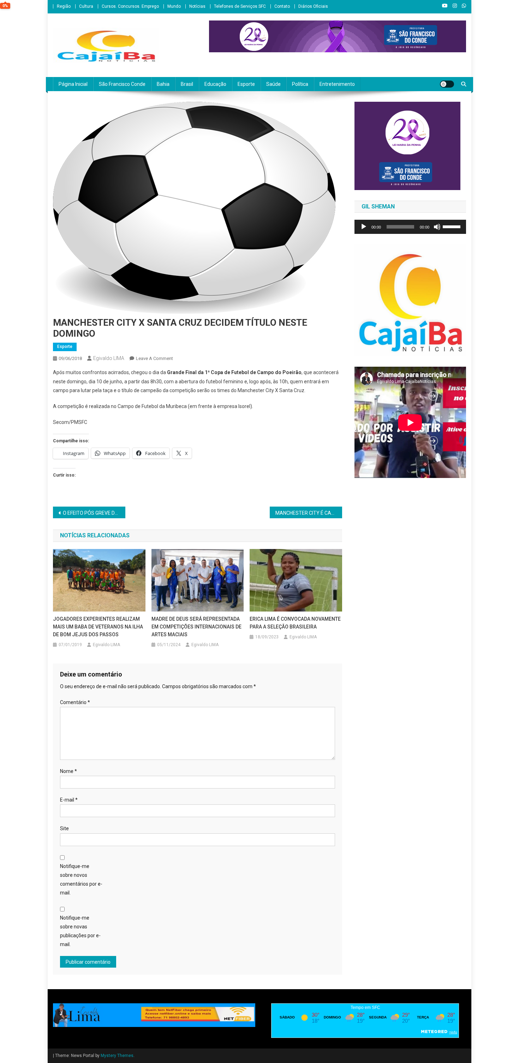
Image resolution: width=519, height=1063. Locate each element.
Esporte (246, 84)
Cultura (86, 6)
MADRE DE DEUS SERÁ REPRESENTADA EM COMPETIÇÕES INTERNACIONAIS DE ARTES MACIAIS (196, 626)
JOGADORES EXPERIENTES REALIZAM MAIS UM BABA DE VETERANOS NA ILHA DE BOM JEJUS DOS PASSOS (98, 626)
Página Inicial (73, 84)
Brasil (187, 84)
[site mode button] (447, 84)
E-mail (69, 800)
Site (64, 828)
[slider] (453, 226)
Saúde (273, 84)
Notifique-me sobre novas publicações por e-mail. (80, 931)
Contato (282, 6)
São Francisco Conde (122, 84)
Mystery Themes (117, 1055)
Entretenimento (337, 84)
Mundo (174, 6)
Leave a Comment (154, 358)
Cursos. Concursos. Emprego (130, 6)
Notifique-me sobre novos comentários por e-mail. (81, 879)
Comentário (75, 702)
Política (300, 84)
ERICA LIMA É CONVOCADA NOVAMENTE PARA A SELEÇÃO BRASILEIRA (295, 623)
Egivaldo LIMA (108, 358)
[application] (410, 227)
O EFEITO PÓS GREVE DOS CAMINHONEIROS (94, 513)
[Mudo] (437, 226)
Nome (68, 771)
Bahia (163, 84)
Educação (215, 84)
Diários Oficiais (313, 6)
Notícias (197, 6)
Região (64, 6)
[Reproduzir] (363, 226)
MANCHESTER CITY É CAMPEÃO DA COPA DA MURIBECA (308, 513)
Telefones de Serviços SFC (240, 6)
